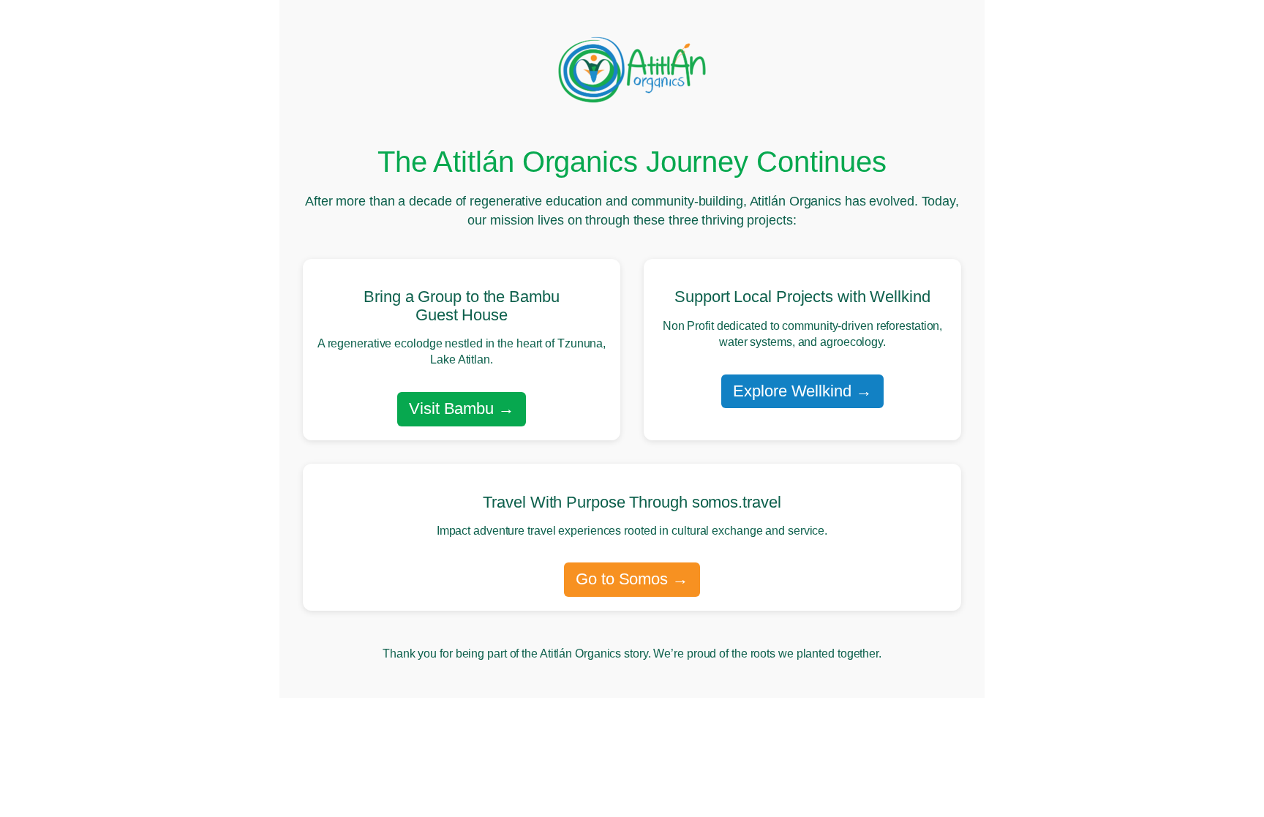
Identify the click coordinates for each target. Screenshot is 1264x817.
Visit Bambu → (461, 408)
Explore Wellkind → (802, 391)
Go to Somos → (632, 579)
